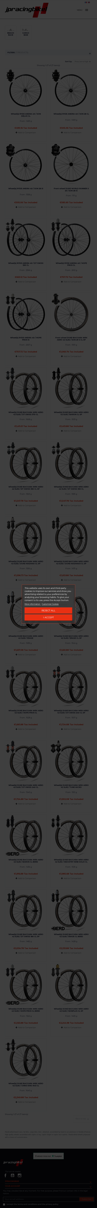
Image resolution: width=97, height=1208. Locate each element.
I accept (48, 617)
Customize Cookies (50, 604)
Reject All (48, 610)
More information (33, 604)
